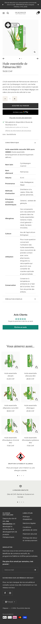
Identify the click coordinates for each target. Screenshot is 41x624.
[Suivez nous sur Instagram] (10, 592)
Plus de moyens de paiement (20, 118)
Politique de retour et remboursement (30, 539)
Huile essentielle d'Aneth (10, 374)
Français (10, 602)
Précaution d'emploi (13, 299)
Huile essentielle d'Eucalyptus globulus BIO (30, 440)
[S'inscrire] (35, 570)
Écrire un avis (20, 327)
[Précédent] (3, 58)
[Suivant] (37, 58)
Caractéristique (12, 142)
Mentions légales (29, 523)
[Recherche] (8, 13)
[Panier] (37, 13)
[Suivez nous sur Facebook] (5, 592)
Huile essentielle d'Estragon (30, 406)
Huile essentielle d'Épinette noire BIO (10, 406)
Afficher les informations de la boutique (18, 130)
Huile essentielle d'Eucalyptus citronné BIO (10, 440)
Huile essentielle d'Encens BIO (30, 374)
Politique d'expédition (27, 518)
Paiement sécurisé (30, 534)
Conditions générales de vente (30, 528)
